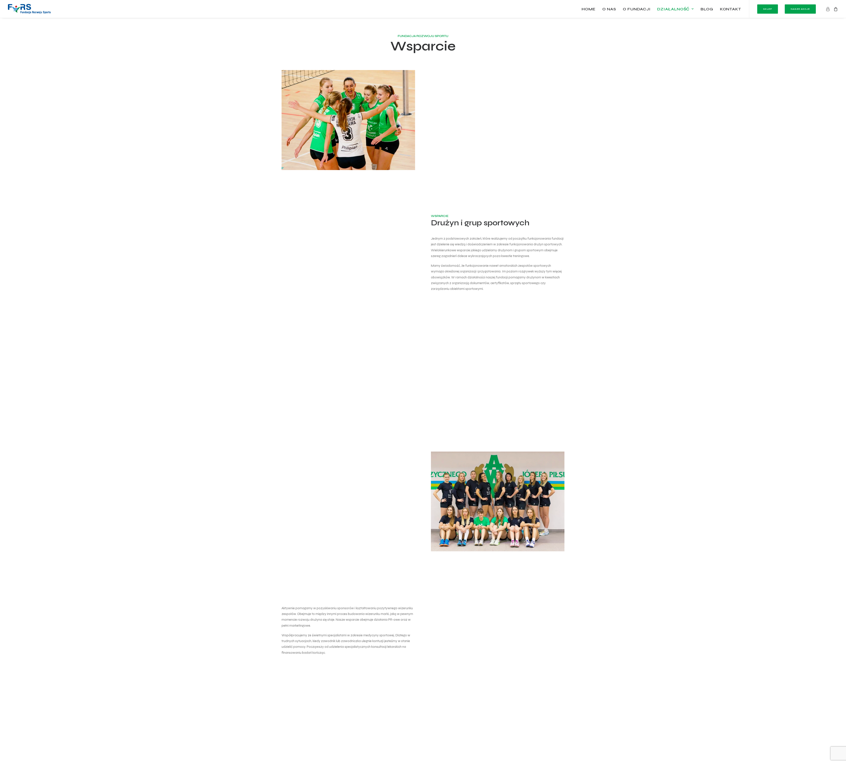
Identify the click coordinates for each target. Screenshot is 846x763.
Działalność (673, 9)
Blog (707, 9)
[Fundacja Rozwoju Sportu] (29, 9)
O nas (609, 9)
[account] (829, 9)
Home (589, 9)
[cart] (835, 9)
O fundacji (636, 9)
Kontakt (730, 9)
